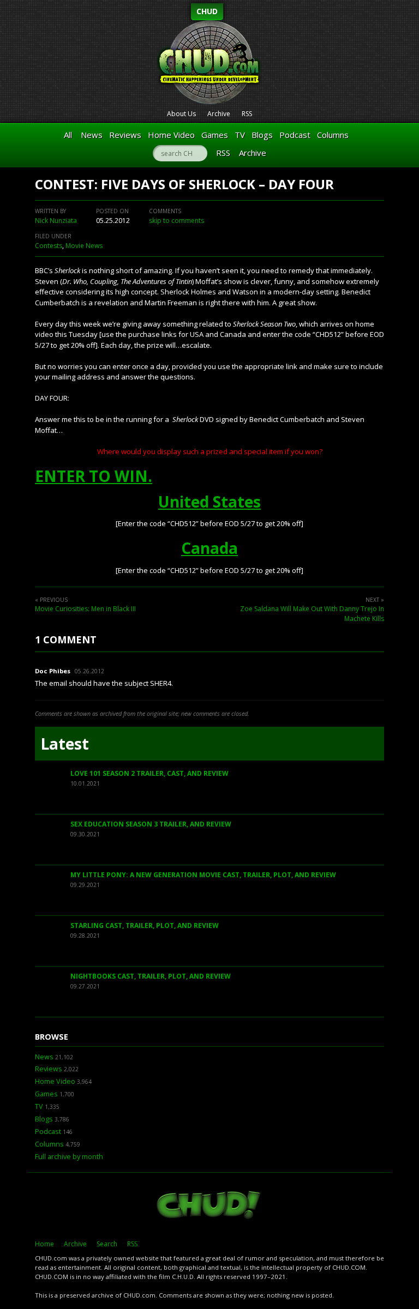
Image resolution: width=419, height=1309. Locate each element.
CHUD (207, 11)
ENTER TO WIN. (93, 476)
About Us (181, 113)
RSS (247, 113)
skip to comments (176, 220)
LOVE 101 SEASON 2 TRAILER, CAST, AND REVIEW (149, 773)
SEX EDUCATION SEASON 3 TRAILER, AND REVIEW (150, 824)
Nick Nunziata (56, 220)
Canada (209, 548)
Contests (48, 245)
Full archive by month (69, 1156)
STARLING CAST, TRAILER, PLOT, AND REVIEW (144, 925)
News (92, 134)
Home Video (171, 134)
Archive (218, 113)
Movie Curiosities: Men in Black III (85, 608)
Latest (64, 743)
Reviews (125, 134)
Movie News (84, 245)
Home (44, 1243)
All (68, 134)
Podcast (294, 134)
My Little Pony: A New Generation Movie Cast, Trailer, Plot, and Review (203, 874)
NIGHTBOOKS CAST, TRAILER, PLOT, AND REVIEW (150, 976)
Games (214, 134)
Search (107, 1243)
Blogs (262, 134)
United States (209, 501)
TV (240, 134)
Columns (333, 134)
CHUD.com (209, 1205)
